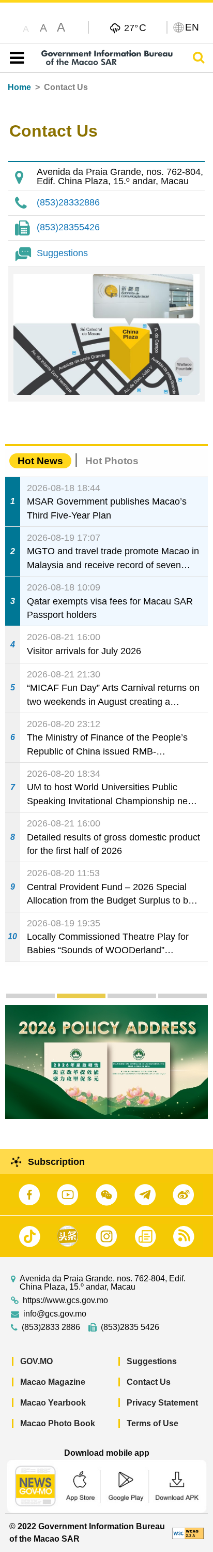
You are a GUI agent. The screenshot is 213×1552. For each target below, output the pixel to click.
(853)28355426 (68, 227)
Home (19, 87)
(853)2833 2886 (51, 1327)
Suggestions (62, 253)
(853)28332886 (68, 202)
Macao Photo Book (57, 1423)
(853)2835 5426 (130, 1327)
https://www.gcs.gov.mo (65, 1300)
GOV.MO (36, 1361)
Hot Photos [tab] (112, 460)
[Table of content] (15, 58)
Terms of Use (152, 1423)
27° (135, 27)
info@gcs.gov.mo (54, 1314)
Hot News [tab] (40, 460)
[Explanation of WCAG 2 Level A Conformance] (188, 1532)
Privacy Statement (162, 1402)
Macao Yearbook (53, 1402)
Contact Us (149, 1382)
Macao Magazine (52, 1382)
